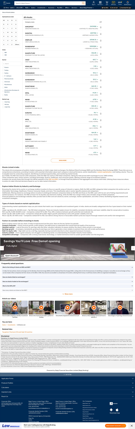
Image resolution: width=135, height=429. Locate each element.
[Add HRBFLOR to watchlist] (101, 41)
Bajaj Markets (86, 411)
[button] (67, 249)
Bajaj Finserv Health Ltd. (88, 418)
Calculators (5, 387)
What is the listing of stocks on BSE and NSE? (16, 267)
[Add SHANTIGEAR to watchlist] (101, 87)
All (3, 20)
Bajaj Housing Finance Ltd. (88, 414)
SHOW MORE (62, 160)
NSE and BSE (53, 179)
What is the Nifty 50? (9, 286)
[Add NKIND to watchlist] (101, 100)
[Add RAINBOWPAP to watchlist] (101, 47)
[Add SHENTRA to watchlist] (101, 34)
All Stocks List (21, 325)
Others (17, 44)
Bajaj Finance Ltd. (87, 405)
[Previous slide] (2, 248)
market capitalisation (104, 172)
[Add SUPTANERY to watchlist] (101, 147)
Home (4, 325)
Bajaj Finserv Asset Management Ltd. (91, 420)
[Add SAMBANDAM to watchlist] (101, 74)
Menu (7, 8)
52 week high (20, 332)
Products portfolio (7, 383)
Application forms (7, 378)
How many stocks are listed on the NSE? (15, 290)
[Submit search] (83, 3)
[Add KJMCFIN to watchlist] (101, 114)
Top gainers (5, 332)
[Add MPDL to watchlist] (101, 94)
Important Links (6, 392)
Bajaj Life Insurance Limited (89, 409)
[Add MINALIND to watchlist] (101, 67)
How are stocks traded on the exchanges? (15, 281)
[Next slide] (133, 248)
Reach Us (4, 396)
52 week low (28, 332)
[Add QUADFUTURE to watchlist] (101, 54)
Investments (11, 325)
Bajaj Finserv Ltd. (86, 403)
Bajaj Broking (85, 416)
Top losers (13, 332)
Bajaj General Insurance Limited (90, 407)
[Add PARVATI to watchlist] (101, 140)
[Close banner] (131, 425)
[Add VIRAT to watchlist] (101, 60)
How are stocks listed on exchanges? (14, 277)
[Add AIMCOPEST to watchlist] (101, 27)
